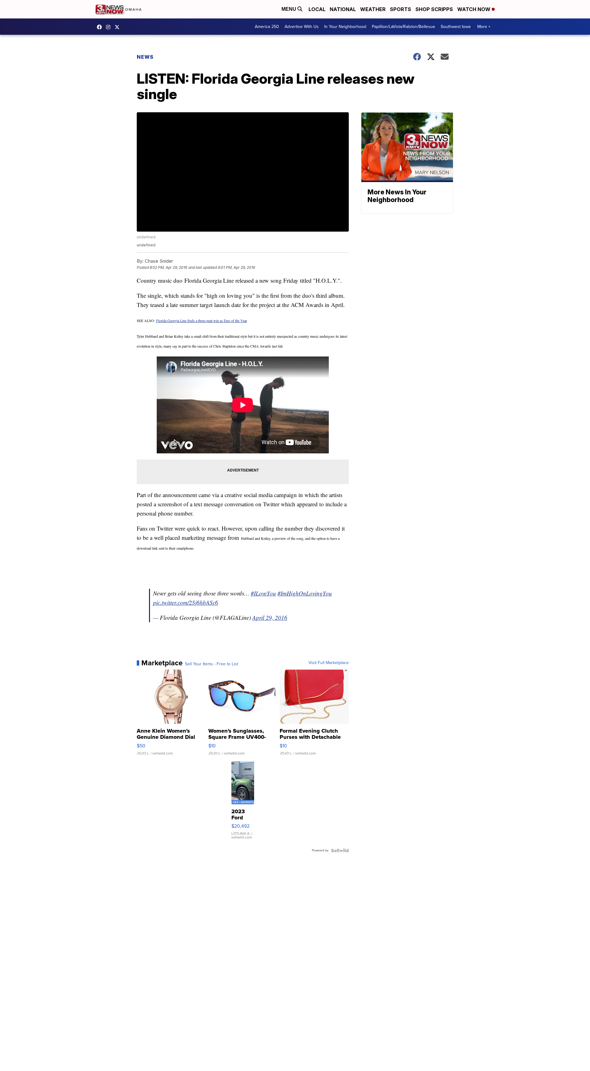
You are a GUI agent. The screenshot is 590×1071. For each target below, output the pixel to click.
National (343, 9)
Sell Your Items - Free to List (211, 664)
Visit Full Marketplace (329, 663)
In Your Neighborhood (345, 26)
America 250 (267, 26)
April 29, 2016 (269, 617)
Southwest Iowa (455, 26)
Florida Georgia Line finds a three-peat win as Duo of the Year (201, 320)
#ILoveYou (263, 593)
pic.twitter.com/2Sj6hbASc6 (185, 602)
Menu (289, 9)
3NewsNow (101, 27)
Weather (373, 9)
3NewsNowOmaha (119, 27)
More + (483, 26)
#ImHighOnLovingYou (304, 593)
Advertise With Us (302, 26)
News (145, 57)
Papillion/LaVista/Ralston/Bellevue (403, 26)
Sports (400, 9)
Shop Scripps (434, 9)
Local (317, 9)
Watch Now (474, 9)
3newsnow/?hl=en (109, 27)
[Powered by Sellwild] (340, 850)
